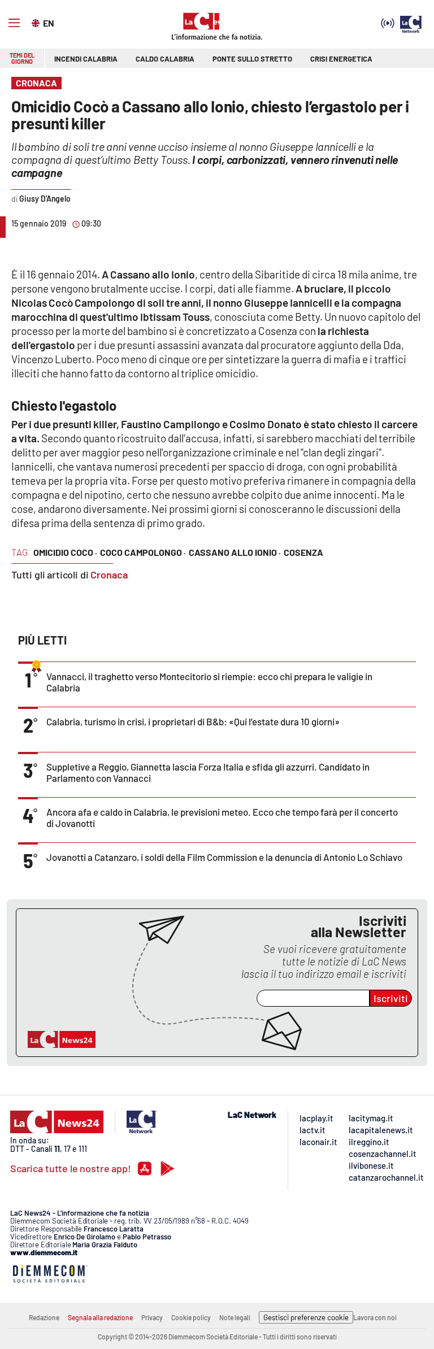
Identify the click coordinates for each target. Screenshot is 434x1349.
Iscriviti (391, 998)
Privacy (152, 1317)
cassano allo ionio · (235, 552)
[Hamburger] (14, 23)
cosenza (303, 552)
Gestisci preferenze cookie (306, 1317)
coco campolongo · (143, 552)
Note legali (234, 1317)
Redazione (44, 1317)
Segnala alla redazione (100, 1317)
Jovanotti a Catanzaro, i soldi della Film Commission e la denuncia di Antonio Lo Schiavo (224, 857)
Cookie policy (191, 1317)
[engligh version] (37, 22)
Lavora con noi (375, 1317)
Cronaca (109, 574)
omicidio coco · (65, 552)
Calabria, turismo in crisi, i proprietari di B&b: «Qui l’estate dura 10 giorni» (193, 721)
